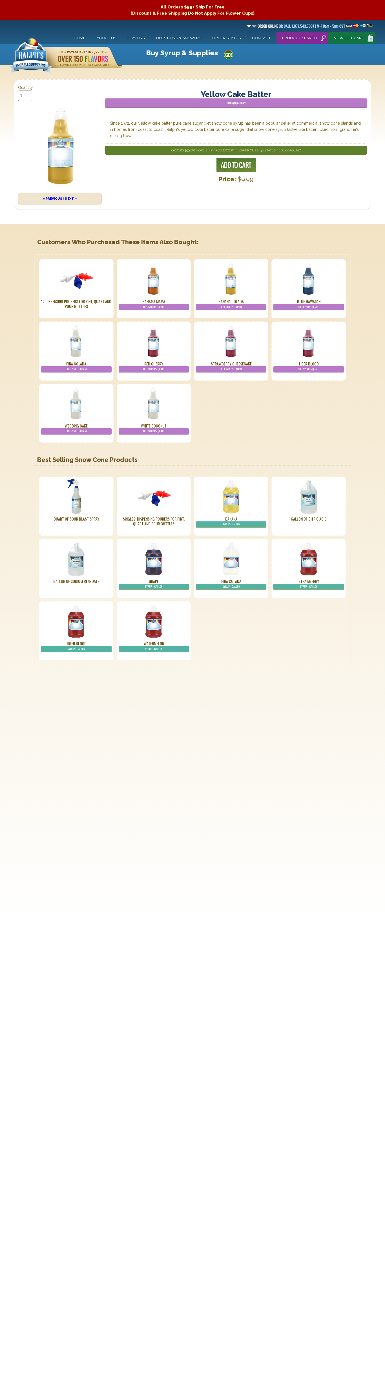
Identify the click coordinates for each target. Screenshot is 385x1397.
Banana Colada (231, 303)
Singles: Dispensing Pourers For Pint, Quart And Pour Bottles (154, 521)
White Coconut (154, 428)
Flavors (136, 38)
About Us (106, 38)
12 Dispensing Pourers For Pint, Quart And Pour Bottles (76, 303)
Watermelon (154, 645)
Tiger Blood (308, 366)
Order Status (226, 38)
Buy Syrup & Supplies (182, 53)
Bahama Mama (153, 303)
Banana (231, 521)
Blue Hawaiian (308, 303)
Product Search (299, 38)
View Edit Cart (349, 38)
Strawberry (308, 583)
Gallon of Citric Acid (309, 519)
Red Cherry (154, 366)
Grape (154, 583)
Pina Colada (76, 366)
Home (79, 38)
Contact (261, 38)
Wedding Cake (76, 428)
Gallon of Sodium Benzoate (76, 581)
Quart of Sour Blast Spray (76, 519)
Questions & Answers (178, 38)
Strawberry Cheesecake (231, 366)
